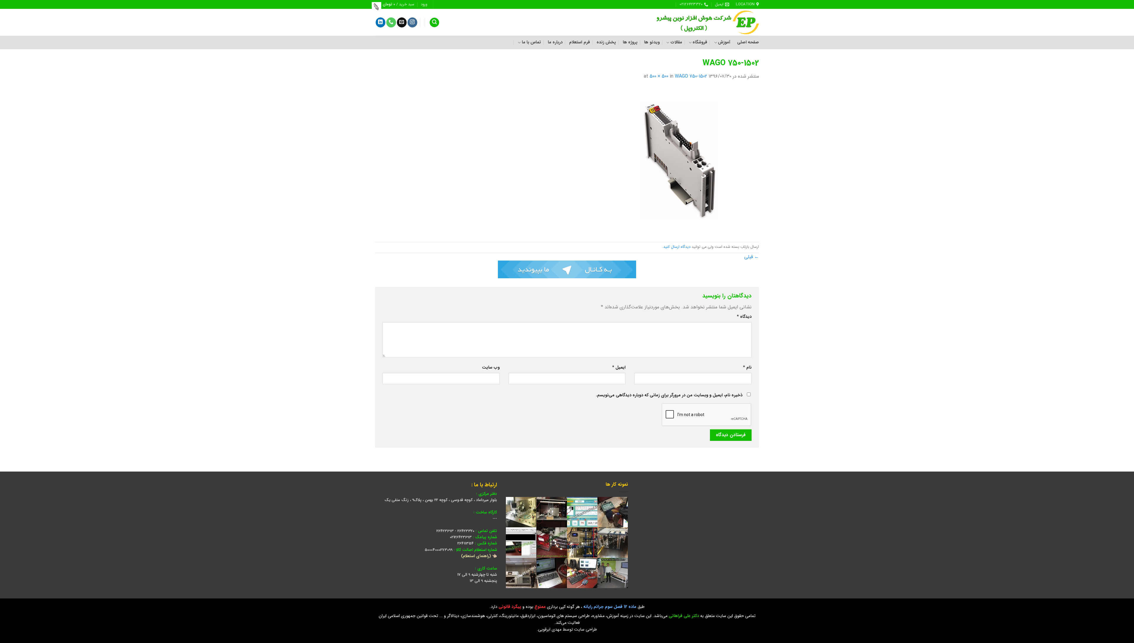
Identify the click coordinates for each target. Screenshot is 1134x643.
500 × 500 (659, 76)
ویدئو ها (651, 42)
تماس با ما (531, 42)
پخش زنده (606, 42)
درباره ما (555, 42)
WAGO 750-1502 (691, 76)
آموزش (724, 42)
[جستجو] (434, 22)
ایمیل (618, 367)
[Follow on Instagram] (412, 22)
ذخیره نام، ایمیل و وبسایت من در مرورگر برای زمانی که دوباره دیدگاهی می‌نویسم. (669, 395)
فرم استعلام (579, 42)
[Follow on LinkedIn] (380, 22)
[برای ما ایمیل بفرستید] (402, 22)
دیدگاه (744, 316)
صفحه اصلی (748, 42)
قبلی (751, 257)
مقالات (676, 42)
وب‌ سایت (491, 367)
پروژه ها (630, 42)
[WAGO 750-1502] (685, 161)
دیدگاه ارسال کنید (676, 247)
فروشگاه (700, 42)
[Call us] (391, 22)
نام (747, 367)
